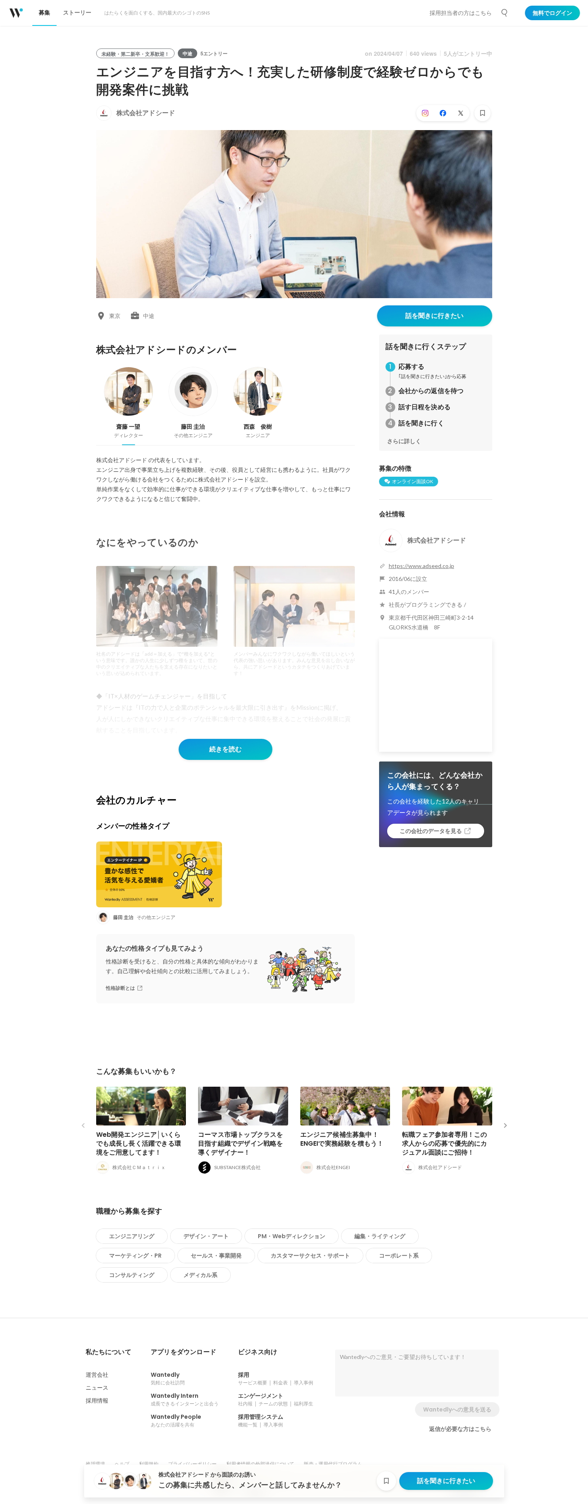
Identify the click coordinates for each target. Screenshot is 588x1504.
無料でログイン (552, 13)
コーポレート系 (399, 1256)
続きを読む (225, 749)
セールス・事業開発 (216, 1256)
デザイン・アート (206, 1236)
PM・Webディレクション (291, 1236)
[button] (108, 1352)
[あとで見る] (482, 113)
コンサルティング (131, 1275)
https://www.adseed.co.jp (421, 565)
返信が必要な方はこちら (460, 1429)
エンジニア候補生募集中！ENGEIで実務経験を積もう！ (342, 1139)
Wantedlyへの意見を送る (457, 1409)
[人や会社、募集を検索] (505, 13)
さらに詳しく (404, 441)
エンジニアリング (131, 1236)
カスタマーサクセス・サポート (310, 1256)
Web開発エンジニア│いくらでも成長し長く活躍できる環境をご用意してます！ (138, 1143)
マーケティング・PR (135, 1256)
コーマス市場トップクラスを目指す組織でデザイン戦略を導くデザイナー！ (240, 1143)
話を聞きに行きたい (434, 315)
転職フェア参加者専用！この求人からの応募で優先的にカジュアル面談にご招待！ (444, 1143)
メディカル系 (200, 1275)
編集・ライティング (379, 1236)
